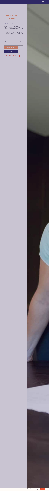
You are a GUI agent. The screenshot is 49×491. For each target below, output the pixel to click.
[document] (24, 245)
